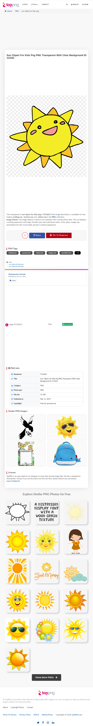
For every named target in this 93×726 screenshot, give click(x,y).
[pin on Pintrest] (26, 503)
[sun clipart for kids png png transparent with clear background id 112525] (17, 600)
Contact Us (16, 481)
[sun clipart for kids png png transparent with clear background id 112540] (46, 630)
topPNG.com (77, 715)
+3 (78, 253)
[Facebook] (43, 723)
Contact (45, 4)
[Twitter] (38, 723)
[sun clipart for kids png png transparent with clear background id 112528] (46, 600)
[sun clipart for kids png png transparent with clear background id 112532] (17, 630)
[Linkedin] (53, 723)
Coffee (13, 280)
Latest (25, 4)
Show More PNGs (44, 677)
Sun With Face (66, 253)
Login (85, 4)
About (5, 707)
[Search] (66, 4)
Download (68, 324)
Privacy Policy (25, 715)
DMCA (36, 715)
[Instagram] (48, 723)
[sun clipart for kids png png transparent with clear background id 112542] (75, 630)
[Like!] (25, 235)
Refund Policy (47, 715)
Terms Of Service (9, 715)
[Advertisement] (46, 33)
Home (9, 11)
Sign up (75, 4)
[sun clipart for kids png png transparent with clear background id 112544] (17, 659)
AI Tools (34, 4)
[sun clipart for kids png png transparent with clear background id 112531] (75, 600)
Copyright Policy (17, 707)
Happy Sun (52, 253)
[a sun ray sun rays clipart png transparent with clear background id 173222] (17, 571)
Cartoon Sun (26, 253)
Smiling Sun (12, 253)
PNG (17, 11)
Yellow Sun (39, 253)
